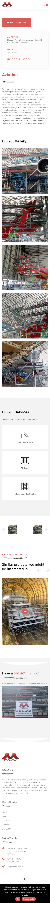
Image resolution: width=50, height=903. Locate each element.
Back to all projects (18, 22)
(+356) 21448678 (14, 859)
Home (4, 812)
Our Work (6, 821)
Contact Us (7, 829)
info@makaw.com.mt (15, 866)
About (4, 816)
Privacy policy (29, 899)
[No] (46, 894)
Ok (18, 899)
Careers (5, 825)
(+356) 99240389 (14, 862)
